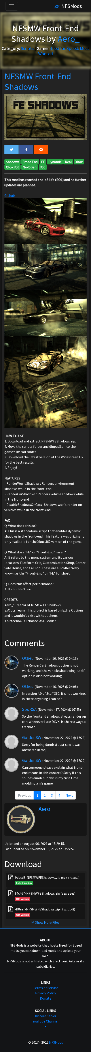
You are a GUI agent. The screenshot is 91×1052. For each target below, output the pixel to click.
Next (69, 795)
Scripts (27, 48)
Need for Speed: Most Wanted (63, 51)
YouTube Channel (46, 1021)
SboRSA (29, 709)
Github (9, 195)
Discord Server (45, 1016)
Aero (44, 809)
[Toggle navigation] (12, 6)
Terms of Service (45, 988)
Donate (45, 998)
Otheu (28, 658)
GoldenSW (31, 737)
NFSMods (71, 6)
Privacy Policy (45, 993)
